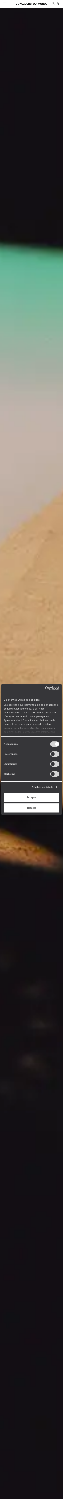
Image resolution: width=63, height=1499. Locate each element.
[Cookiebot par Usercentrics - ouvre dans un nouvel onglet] (45, 688)
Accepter (31, 797)
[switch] (54, 754)
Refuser (31, 807)
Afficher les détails (42, 787)
